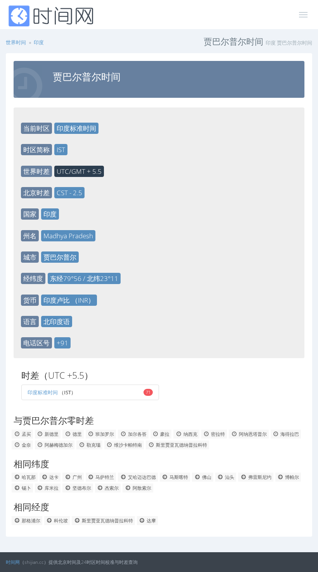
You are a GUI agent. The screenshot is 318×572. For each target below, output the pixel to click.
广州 (76, 477)
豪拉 (164, 434)
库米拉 (51, 488)
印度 (39, 42)
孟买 (26, 434)
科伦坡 (60, 520)
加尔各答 (137, 434)
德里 (76, 434)
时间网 (13, 562)
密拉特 (217, 434)
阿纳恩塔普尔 (252, 434)
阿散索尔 (141, 488)
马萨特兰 (104, 477)
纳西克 (189, 434)
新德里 (51, 434)
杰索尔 (111, 488)
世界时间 (16, 42)
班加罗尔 (104, 434)
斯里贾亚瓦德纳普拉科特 (181, 445)
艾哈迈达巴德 (141, 477)
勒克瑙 (92, 445)
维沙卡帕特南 (127, 445)
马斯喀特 (178, 477)
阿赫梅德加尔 (58, 445)
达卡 (53, 477)
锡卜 (26, 488)
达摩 (150, 520)
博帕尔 (291, 477)
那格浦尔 (30, 520)
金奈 (26, 445)
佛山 (206, 477)
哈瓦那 (28, 477)
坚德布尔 (81, 488)
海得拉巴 (289, 434)
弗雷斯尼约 (259, 477)
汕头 (229, 477)
